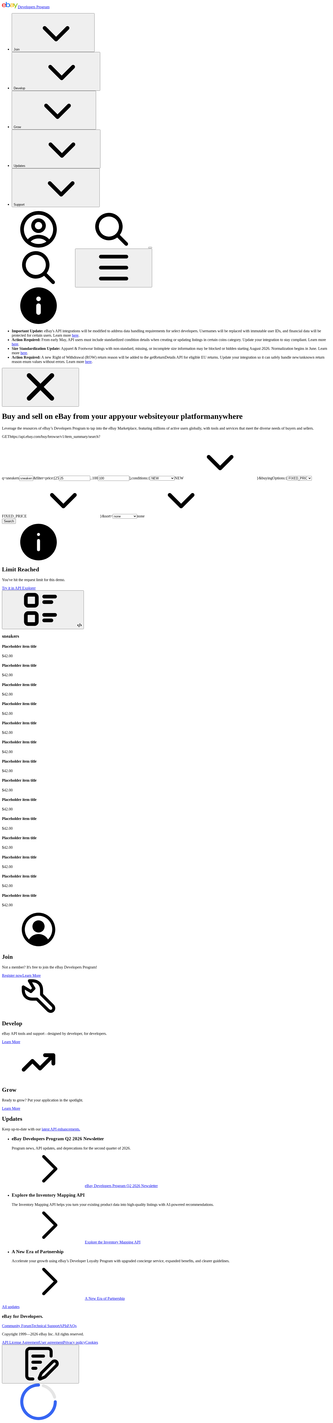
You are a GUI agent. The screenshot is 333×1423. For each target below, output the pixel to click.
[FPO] (38, 946)
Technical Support (45, 1326)
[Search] (111, 246)
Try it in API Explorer (19, 588)
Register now (12, 975)
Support (19, 204)
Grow (17, 127)
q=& (19, 478)
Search (9, 521)
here (75, 335)
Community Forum (16, 1326)
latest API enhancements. (61, 1129)
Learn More (31, 975)
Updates (19, 166)
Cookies (91, 1342)
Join (17, 49)
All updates (11, 1307)
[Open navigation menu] (113, 268)
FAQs (72, 1326)
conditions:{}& (196, 478)
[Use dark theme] (150, 247)
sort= (125, 516)
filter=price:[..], (83, 478)
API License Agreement (20, 1342)
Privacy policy (74, 1342)
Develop (19, 88)
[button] (40, 1364)
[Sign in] (38, 246)
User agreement (51, 1342)
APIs (63, 1326)
